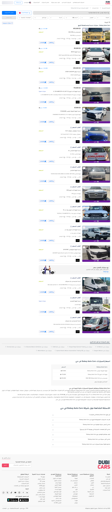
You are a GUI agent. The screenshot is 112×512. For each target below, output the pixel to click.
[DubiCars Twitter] (7, 492)
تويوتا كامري (58, 485)
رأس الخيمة (91, 492)
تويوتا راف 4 (58, 489)
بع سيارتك (18, 2)
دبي (93, 487)
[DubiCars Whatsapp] (3, 492)
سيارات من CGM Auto (58, 347)
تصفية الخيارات (24, 12)
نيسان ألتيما (58, 487)
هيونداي (75, 494)
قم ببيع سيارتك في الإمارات (21, 486)
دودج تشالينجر (41, 492)
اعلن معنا (107, 488)
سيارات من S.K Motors (103, 347)
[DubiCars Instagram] (19, 492)
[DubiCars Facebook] (23, 492)
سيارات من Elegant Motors (101, 350)
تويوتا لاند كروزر (57, 478)
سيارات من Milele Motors (44, 350)
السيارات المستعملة (23, 477)
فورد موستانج (57, 492)
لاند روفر (75, 492)
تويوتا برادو (58, 483)
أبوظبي (92, 480)
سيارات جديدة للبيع (23, 481)
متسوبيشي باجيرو (56, 500)
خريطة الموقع (25, 474)
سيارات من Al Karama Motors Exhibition (36, 347)
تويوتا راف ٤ (42, 497)
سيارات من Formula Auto (14, 347)
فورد (76, 489)
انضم (5, 465)
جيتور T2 (43, 477)
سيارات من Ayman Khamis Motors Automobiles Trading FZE (72, 350)
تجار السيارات (106, 490)
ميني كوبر (42, 499)
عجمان (92, 485)
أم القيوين (91, 496)
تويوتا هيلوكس (57, 496)
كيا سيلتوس (41, 490)
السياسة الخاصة (105, 483)
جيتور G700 (42, 486)
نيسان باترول (57, 480)
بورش (76, 503)
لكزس (76, 485)
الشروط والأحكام (105, 481)
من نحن (108, 479)
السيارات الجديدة (24, 479)
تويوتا (76, 478)
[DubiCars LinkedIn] (27, 492)
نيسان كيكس (41, 483)
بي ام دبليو (75, 487)
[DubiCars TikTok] (11, 492)
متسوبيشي (74, 498)
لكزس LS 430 (57, 503)
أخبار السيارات (25, 483)
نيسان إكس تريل (40, 494)
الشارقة (92, 494)
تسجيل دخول (8, 2)
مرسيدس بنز (74, 480)
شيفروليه (75, 496)
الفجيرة (92, 489)
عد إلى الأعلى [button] (7, 458)
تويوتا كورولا (58, 494)
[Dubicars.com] (104, 464)
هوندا (76, 500)
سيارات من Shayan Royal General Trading (80, 347)
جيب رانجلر (58, 498)
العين (92, 483)
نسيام (76, 483)
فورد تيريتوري (41, 501)
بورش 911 (42, 481)
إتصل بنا (108, 477)
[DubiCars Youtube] (15, 492)
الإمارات (92, 478)
